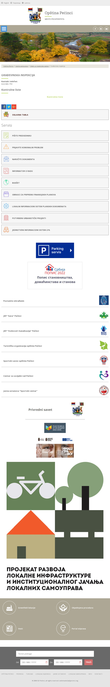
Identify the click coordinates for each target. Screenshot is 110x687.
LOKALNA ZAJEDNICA (43, 674)
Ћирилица (16, 3)
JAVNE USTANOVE (59, 674)
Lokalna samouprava (21, 66)
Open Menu (4, 29)
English (6, 3)
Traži (88, 662)
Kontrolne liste (55, 96)
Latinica (27, 3)
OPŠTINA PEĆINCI (7, 674)
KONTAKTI (98, 674)
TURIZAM (29, 674)
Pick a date (46, 662)
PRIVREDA (19, 674)
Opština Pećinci (8, 66)
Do (51, 662)
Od (17, 662)
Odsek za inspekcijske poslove (39, 66)
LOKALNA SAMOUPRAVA (77, 674)
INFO (90, 674)
